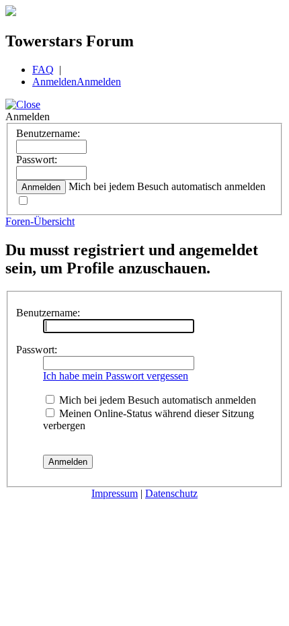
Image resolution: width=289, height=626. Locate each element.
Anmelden (54, 81)
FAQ (43, 69)
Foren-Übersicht (40, 221)
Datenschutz (171, 493)
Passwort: (36, 159)
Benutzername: (48, 133)
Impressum (114, 493)
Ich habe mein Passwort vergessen (115, 376)
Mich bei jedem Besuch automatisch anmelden (156, 400)
